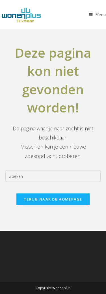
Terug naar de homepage (53, 199)
